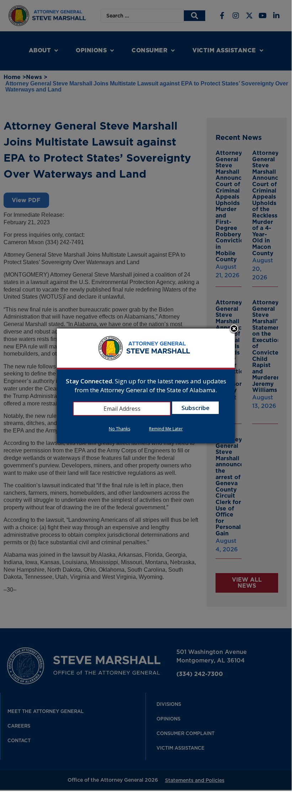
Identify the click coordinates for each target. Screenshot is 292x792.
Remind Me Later (166, 429)
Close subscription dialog (234, 329)
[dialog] (146, 386)
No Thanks (119, 429)
